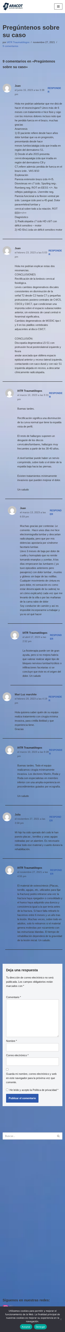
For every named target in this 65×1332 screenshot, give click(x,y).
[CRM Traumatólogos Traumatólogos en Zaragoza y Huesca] (13, 6)
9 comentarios (10, 46)
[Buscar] (58, 1136)
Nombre (11, 1040)
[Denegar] (60, 1319)
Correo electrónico (17, 1055)
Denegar (40, 1326)
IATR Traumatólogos (18, 42)
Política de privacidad (45, 1089)
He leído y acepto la (34, 1089)
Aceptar (26, 1326)
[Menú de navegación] (58, 6)
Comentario (13, 997)
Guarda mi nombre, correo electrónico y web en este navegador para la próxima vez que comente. (31, 1078)
